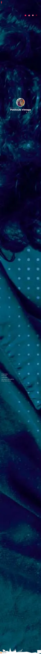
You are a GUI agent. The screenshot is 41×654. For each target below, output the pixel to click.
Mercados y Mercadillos (7, 385)
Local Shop (4, 384)
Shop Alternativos (6, 387)
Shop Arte (4, 382)
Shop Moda (4, 380)
